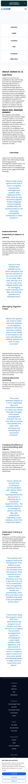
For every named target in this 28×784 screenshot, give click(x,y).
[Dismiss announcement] (24, 3)
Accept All (14, 774)
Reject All (14, 781)
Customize (14, 777)
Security (14, 748)
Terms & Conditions (14, 746)
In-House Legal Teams (14, 704)
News (14, 743)
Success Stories (14, 728)
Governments (14, 713)
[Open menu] (24, 9)
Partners (14, 740)
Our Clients (14, 725)
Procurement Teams (14, 710)
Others (14, 716)
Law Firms (14, 707)
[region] (14, 771)
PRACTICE (14, 689)
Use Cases (14, 731)
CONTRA (14, 686)
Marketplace (14, 695)
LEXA (14, 692)
